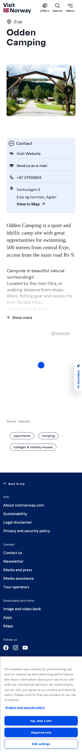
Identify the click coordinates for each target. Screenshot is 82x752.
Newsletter (13, 561)
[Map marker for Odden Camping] (41, 365)
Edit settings (41, 744)
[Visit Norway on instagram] (15, 647)
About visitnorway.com (23, 504)
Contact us (12, 552)
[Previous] (13, 90)
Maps (8, 625)
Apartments (22, 435)
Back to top (16, 483)
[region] (41, 704)
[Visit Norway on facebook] (6, 647)
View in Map (28, 203)
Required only (41, 732)
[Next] (68, 90)
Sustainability (15, 513)
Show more (22, 317)
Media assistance (18, 578)
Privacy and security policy (26, 530)
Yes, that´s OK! (41, 721)
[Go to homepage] (17, 8)
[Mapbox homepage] (60, 333)
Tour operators (16, 586)
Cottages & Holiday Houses (33, 447)
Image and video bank (22, 608)
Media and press (17, 569)
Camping (48, 435)
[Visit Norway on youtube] (25, 647)
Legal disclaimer (17, 521)
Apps (7, 617)
